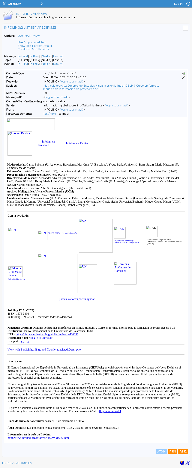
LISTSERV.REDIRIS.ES (17, 463)
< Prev (35, 56)
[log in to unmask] (71, 81)
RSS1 (172, 451)
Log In (178, 3)
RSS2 (183, 451)
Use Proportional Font (32, 42)
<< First (23, 56)
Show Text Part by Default (35, 46)
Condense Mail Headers (33, 49)
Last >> (57, 56)
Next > (46, 56)
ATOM (161, 451)
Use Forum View (29, 35)
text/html (49, 113)
